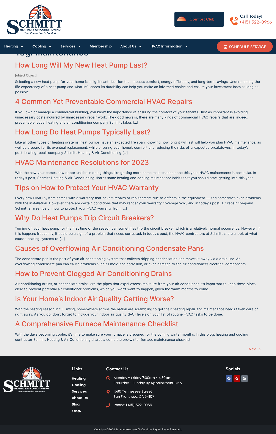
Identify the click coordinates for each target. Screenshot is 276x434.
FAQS (76, 410)
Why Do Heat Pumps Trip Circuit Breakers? (84, 218)
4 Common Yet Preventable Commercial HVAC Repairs (103, 101)
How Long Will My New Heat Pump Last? (81, 65)
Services (67, 46)
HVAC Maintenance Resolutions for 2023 (82, 162)
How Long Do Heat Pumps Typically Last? (83, 132)
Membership (101, 46)
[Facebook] (229, 378)
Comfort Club (202, 19)
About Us (128, 46)
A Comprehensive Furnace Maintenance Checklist (96, 324)
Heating (11, 46)
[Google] (244, 378)
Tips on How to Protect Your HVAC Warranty (87, 187)
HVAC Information (166, 46)
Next (255, 349)
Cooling (39, 46)
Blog (76, 404)
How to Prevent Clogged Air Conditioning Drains (93, 273)
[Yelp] (237, 378)
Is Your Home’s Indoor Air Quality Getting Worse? (94, 299)
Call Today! (251, 16)
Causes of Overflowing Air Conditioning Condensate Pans (109, 248)
